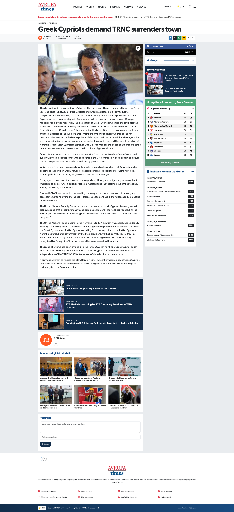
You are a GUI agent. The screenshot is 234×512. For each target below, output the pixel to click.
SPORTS (102, 7)
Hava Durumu (86, 491)
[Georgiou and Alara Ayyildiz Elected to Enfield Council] (90, 367)
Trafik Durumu (166, 491)
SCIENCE (141, 7)
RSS (43, 508)
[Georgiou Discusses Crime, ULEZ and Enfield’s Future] (56, 394)
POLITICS (77, 7)
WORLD (90, 7)
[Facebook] (40, 459)
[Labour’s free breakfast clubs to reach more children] (124, 394)
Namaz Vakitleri (127, 491)
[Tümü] (192, 60)
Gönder (45, 444)
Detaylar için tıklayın (170, 163)
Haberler (42, 23)
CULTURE (128, 7)
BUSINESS (115, 7)
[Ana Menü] (193, 7)
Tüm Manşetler (87, 497)
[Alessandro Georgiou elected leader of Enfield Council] (56, 367)
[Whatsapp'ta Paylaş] (179, 38)
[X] (45, 459)
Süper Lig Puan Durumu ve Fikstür (54, 497)
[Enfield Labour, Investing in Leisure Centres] (90, 394)
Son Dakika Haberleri (129, 497)
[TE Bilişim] (46, 340)
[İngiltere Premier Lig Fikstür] (192, 172)
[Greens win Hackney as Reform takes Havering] (124, 367)
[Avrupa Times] (47, 7)
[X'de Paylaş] (175, 38)
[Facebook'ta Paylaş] (170, 38)
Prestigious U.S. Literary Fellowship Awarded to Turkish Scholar (146, 17)
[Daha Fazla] (184, 38)
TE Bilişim (59, 338)
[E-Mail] (56, 344)
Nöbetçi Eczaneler (48, 491)
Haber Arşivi (166, 497)
